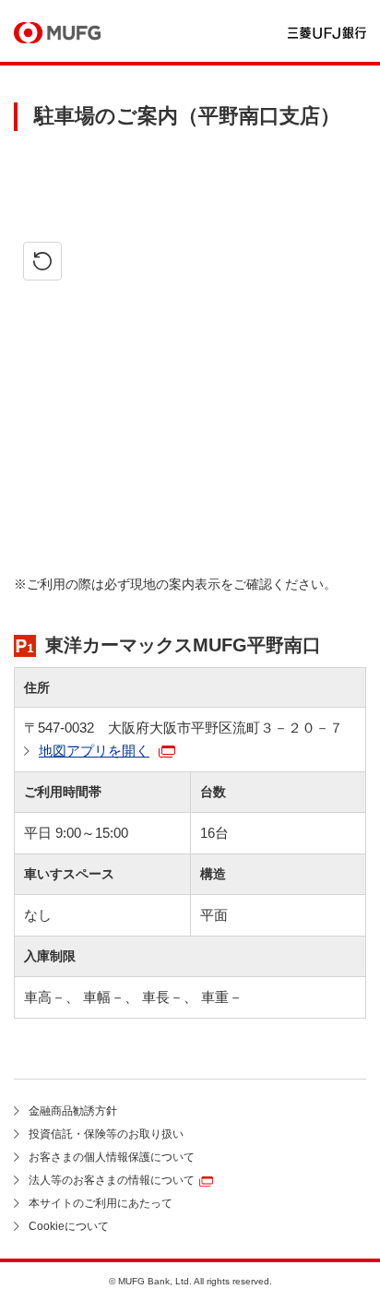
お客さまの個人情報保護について (112, 1157)
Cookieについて (69, 1226)
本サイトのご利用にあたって (100, 1203)
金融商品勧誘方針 (73, 1110)
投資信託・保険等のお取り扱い (106, 1134)
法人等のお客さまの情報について (112, 1180)
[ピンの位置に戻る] (42, 261)
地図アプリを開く (94, 750)
